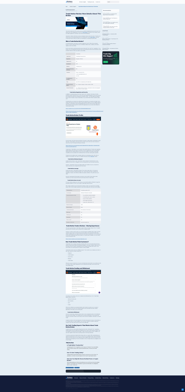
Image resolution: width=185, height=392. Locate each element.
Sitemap (117, 378)
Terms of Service (82, 378)
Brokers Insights (82, 1)
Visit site (105, 61)
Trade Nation (85, 32)
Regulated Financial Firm (69, 367)
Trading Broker (77, 367)
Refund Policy (105, 378)
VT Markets (91, 156)
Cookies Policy (98, 378)
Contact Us (98, 1)
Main (66, 6)
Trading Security (90, 1)
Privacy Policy (91, 378)
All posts (76, 378)
